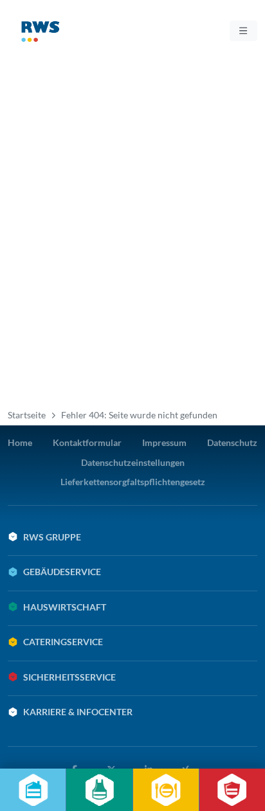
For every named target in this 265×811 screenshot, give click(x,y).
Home (20, 442)
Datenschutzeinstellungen (133, 462)
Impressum (164, 442)
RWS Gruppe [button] (52, 536)
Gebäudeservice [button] (62, 571)
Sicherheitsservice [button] (69, 677)
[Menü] (244, 31)
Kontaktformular (87, 442)
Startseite (27, 414)
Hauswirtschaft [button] (64, 607)
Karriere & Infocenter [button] (77, 711)
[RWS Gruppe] (61, 34)
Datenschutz (232, 442)
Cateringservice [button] (63, 641)
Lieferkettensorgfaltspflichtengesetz (132, 481)
